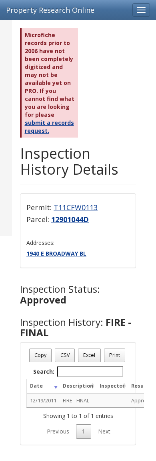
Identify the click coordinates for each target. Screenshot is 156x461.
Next (104, 431)
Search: (43, 371)
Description (78, 385)
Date (36, 385)
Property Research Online (50, 10)
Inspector (112, 385)
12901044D (70, 219)
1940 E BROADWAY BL (56, 253)
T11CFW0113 (76, 207)
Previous (58, 431)
